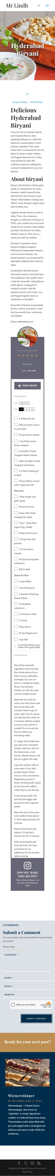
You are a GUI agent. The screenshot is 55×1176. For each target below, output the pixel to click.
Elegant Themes (27, 1168)
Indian (24, 60)
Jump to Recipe (20, 102)
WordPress (27, 1172)
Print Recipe (36, 102)
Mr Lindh (18, 1101)
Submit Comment (36, 1018)
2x (27, 409)
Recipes (31, 60)
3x (32, 409)
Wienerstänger (21, 1095)
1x (21, 409)
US (22, 403)
